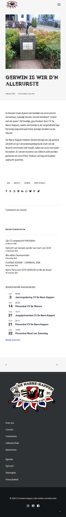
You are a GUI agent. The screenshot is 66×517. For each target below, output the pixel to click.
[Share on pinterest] (18, 191)
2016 (8, 183)
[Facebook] (38, 506)
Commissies (11, 436)
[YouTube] (33, 506)
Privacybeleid (12, 479)
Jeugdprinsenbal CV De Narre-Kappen (35, 315)
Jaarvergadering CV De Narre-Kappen (34, 297)
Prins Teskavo (39, 183)
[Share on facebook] (6, 191)
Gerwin (27, 183)
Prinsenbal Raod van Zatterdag (31, 333)
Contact (9, 429)
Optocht (10, 466)
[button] (59, 4)
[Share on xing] (34, 191)
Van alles (32, 94)
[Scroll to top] (60, 511)
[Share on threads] (14, 191)
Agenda (9, 459)
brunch (17, 183)
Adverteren (11, 450)
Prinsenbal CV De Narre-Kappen (32, 324)
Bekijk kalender (13, 339)
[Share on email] (38, 191)
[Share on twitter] (10, 191)
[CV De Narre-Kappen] (12, 4)
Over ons (10, 423)
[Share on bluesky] (30, 191)
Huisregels (11, 472)
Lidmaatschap (12, 443)
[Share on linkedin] (22, 191)
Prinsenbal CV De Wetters (28, 306)
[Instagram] (28, 506)
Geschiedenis (24, 94)
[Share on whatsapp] (26, 191)
